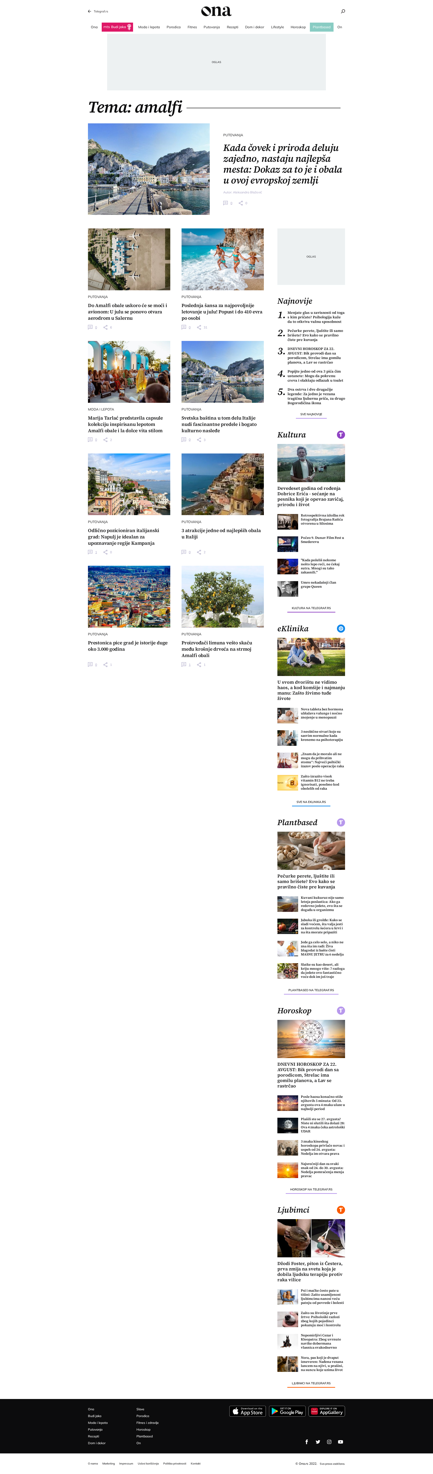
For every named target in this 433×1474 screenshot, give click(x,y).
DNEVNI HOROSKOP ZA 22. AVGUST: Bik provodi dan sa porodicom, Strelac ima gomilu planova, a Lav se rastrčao (309, 355)
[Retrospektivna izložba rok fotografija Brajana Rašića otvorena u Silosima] (287, 522)
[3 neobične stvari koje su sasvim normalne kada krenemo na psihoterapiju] (287, 738)
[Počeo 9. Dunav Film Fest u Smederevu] (287, 544)
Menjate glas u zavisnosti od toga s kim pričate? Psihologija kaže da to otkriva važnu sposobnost (311, 317)
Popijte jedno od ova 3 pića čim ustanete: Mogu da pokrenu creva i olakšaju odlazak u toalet (310, 376)
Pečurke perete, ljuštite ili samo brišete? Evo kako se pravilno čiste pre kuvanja (310, 335)
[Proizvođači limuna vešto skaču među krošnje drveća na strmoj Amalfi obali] (223, 597)
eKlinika (293, 628)
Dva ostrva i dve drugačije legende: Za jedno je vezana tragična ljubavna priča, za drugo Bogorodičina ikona (311, 396)
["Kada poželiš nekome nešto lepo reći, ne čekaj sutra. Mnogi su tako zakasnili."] (287, 566)
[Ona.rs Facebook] (306, 1441)
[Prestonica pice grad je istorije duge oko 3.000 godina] (129, 597)
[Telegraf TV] (340, 1441)
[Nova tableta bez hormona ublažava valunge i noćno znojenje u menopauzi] (287, 715)
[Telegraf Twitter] (317, 1441)
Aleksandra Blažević (247, 192)
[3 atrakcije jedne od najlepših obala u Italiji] (223, 484)
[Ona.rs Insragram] (329, 1441)
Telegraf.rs (101, 11)
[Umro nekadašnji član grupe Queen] (287, 589)
